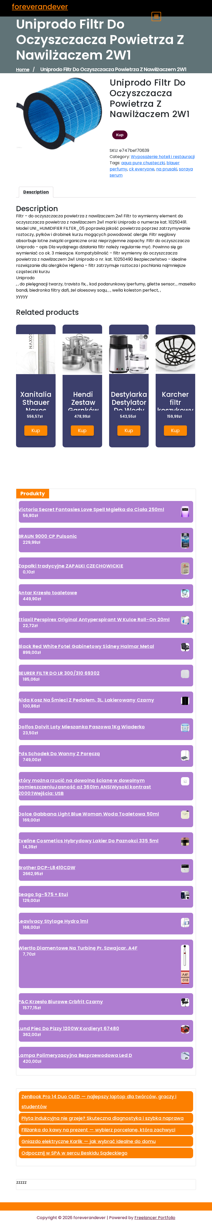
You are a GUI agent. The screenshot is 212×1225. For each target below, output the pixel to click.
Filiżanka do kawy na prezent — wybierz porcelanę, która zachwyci (98, 1130)
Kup (120, 135)
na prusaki (166, 169)
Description (36, 192)
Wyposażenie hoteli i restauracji (163, 157)
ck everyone (141, 169)
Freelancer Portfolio (154, 1218)
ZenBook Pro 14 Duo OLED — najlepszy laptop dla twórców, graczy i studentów (98, 1101)
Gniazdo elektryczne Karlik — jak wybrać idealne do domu (88, 1141)
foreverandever (40, 7)
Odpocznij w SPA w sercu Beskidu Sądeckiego (74, 1153)
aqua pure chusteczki (143, 163)
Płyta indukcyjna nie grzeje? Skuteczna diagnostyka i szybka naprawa (102, 1118)
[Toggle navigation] (156, 16)
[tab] (36, 192)
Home (22, 69)
